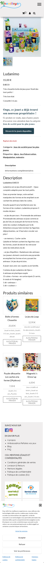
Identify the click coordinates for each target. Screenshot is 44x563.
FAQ (9, 449)
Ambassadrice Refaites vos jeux (21, 443)
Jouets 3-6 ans (33, 397)
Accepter (22, 538)
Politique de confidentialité (19, 472)
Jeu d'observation (28, 154)
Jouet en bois (9, 330)
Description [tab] (10, 165)
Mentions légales (14, 468)
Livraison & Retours (16, 465)
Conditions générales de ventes (21, 462)
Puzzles (14, 394)
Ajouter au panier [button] (12, 342)
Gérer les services (21, 531)
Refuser (22, 544)
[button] (40, 505)
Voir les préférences (22, 551)
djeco (16, 154)
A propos (11, 440)
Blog (9, 446)
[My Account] (30, 13)
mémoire (20, 157)
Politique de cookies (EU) (18, 475)
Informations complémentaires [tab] (19, 170)
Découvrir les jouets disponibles (19, 131)
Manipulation (9, 157)
